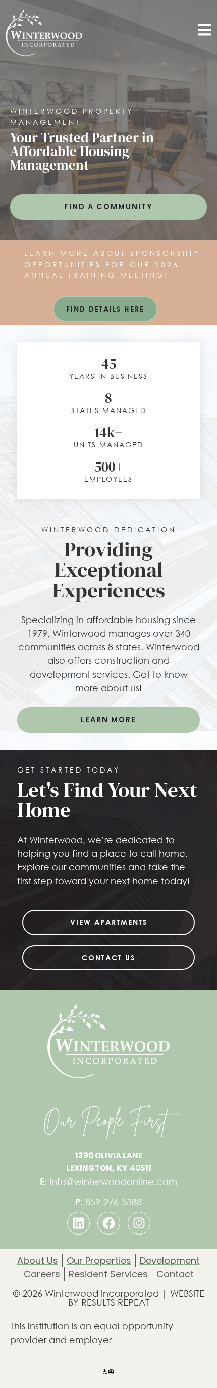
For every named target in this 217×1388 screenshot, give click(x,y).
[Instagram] (139, 1223)
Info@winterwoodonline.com (108, 1181)
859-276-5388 (108, 1201)
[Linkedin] (78, 1223)
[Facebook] (108, 1223)
